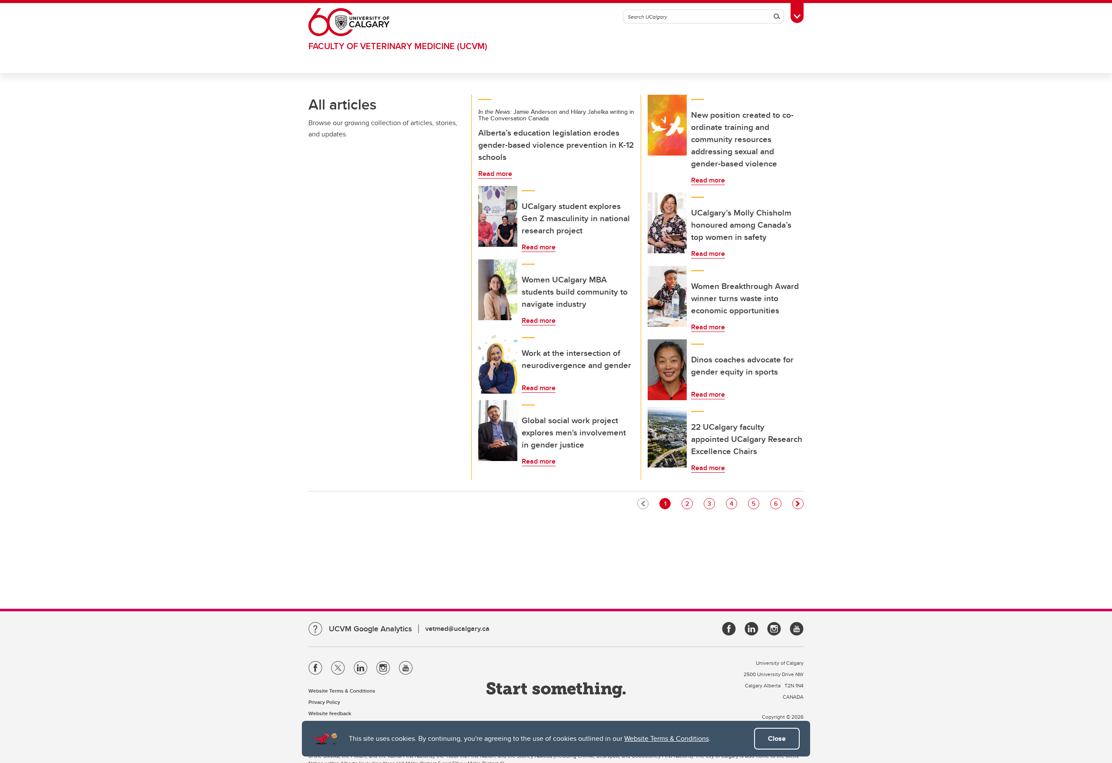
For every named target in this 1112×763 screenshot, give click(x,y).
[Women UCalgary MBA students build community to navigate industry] (497, 289)
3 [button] (711, 503)
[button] (798, 503)
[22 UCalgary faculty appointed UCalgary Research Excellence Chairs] (667, 437)
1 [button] (667, 503)
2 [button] (689, 503)
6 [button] (777, 503)
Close (777, 738)
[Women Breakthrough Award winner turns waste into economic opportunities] (667, 296)
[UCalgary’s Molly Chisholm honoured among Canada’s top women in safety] (667, 222)
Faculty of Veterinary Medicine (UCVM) (397, 46)
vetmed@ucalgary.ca (457, 629)
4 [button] (733, 503)
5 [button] (755, 503)
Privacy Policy (324, 702)
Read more (495, 174)
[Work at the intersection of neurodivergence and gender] (497, 363)
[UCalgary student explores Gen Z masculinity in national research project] (497, 216)
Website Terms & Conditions (666, 738)
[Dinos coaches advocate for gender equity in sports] (667, 369)
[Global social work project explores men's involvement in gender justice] (497, 430)
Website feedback (329, 713)
